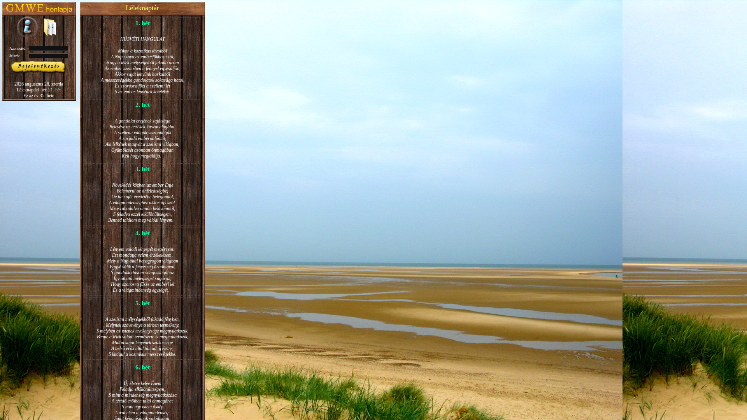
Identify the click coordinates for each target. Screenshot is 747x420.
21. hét (54, 90)
